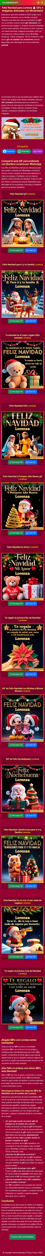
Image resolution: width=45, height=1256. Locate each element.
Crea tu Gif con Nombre (22, 1237)
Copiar (39, 151)
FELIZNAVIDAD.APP (10, 3)
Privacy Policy (31, 1253)
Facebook (10, 151)
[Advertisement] (22, 71)
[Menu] (29, 2)
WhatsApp (25, 151)
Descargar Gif (17, 250)
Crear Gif (32, 250)
